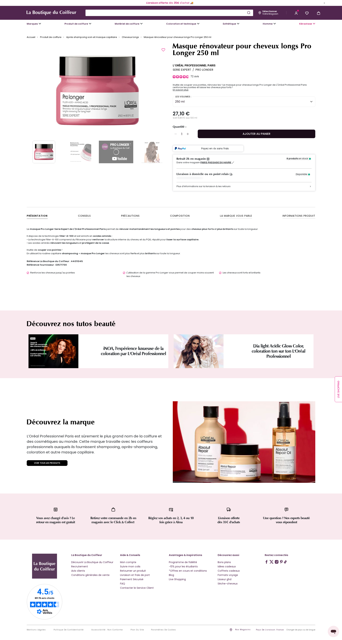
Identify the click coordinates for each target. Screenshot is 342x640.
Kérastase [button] (305, 23)
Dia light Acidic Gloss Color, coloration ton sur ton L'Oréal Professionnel (278, 351)
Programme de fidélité (183, 562)
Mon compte (128, 562)
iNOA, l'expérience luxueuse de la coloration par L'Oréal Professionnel (133, 351)
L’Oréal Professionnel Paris (194, 65)
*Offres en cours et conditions (188, 571)
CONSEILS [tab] (84, 216)
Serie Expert (182, 70)
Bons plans (224, 562)
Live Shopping (177, 579)
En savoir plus (180, 90)
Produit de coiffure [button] (76, 23)
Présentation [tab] (37, 216)
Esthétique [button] (229, 23)
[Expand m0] (40, 24)
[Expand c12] (198, 24)
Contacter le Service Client (137, 588)
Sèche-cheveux (228, 583)
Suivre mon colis (130, 566)
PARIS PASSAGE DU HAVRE (215, 162)
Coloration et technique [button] (181, 23)
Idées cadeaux (227, 566)
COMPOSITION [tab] (180, 216)
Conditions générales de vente (90, 575)
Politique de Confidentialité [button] (69, 630)
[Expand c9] (141, 24)
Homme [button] (268, 23)
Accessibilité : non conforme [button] (107, 630)
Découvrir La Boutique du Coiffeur (92, 562)
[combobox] (169, 12)
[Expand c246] (274, 24)
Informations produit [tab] (299, 216)
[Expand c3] (90, 24)
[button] (296, 12)
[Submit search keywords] (248, 12)
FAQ (122, 583)
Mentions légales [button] (36, 630)
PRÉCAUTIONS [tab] (130, 216)
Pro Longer (204, 70)
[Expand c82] (238, 24)
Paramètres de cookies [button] (163, 630)
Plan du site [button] (137, 630)
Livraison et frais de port (135, 575)
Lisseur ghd (224, 579)
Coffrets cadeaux (229, 571)
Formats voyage (228, 575)
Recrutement (79, 566)
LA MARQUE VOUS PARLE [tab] (236, 216)
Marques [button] (32, 23)
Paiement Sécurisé (131, 579)
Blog (171, 575)
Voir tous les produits (47, 462)
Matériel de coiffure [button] (127, 23)
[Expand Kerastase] (314, 24)
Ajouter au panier (256, 134)
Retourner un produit (133, 571)
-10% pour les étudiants (183, 566)
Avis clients (78, 571)
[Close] (324, 3)
